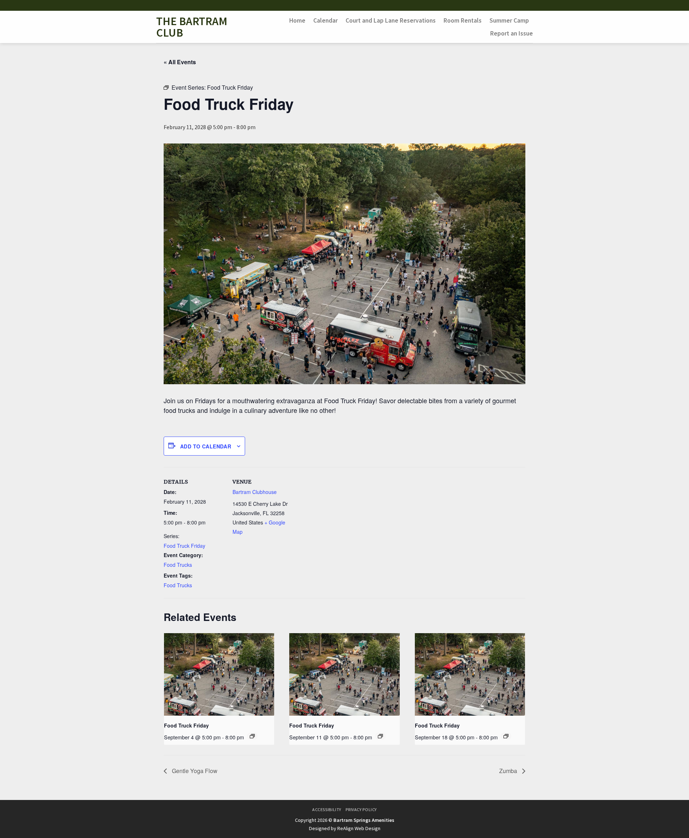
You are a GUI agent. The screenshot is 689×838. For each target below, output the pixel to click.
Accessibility (326, 809)
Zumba (509, 771)
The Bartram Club (191, 26)
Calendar (325, 20)
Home (297, 20)
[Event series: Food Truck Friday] (252, 736)
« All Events (180, 62)
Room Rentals (463, 20)
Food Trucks (178, 564)
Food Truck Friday (184, 545)
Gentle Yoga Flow (193, 771)
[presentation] (219, 674)
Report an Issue (511, 33)
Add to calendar (205, 446)
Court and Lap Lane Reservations (391, 20)
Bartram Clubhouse (255, 491)
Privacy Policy (361, 809)
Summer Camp (509, 20)
